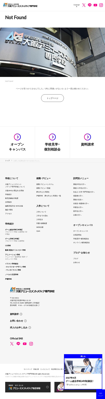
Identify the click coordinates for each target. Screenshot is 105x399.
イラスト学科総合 (11, 263)
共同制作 (8, 202)
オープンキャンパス (80, 231)
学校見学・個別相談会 (81, 238)
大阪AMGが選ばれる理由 (14, 190)
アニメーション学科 (12, 254)
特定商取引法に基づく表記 (59, 369)
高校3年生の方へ (79, 184)
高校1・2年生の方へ (80, 188)
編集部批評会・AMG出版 (14, 206)
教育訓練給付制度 (11, 198)
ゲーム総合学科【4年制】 (14, 229)
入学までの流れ (42, 215)
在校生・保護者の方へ (81, 203)
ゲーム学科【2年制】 (12, 238)
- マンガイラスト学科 (13, 270)
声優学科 (8, 279)
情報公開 (36, 369)
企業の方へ (77, 215)
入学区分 (39, 219)
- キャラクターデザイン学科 (15, 266)
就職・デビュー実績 (43, 188)
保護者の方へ (78, 195)
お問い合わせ (16, 320)
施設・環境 (9, 209)
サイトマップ (28, 369)
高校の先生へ (78, 199)
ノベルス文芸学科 (11, 274)
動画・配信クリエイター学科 (15, 250)
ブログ (75, 258)
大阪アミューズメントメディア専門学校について (15, 185)
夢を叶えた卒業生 (42, 192)
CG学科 (8, 245)
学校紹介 (8, 194)
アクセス (8, 213)
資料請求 (14, 313)
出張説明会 (77, 235)
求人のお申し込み (18, 327)
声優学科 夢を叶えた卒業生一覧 (48, 195)
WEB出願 (39, 227)
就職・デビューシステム (45, 184)
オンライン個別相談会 (81, 242)
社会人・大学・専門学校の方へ (84, 192)
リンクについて (45, 369)
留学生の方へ (78, 211)
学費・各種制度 (41, 223)
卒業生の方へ (78, 207)
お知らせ (76, 262)
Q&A (38, 231)
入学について (41, 211)
